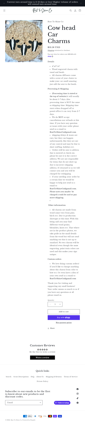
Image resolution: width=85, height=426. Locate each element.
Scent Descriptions (21, 377)
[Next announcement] (81, 3)
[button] (4, 10)
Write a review (42, 358)
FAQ (32, 377)
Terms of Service (71, 377)
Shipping (51, 50)
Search (8, 377)
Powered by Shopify (29, 420)
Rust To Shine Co (16, 420)
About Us (40, 377)
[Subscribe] (40, 402)
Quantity (51, 300)
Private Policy (42, 381)
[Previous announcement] (4, 3)
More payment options (64, 322)
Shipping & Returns (54, 377)
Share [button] (52, 328)
